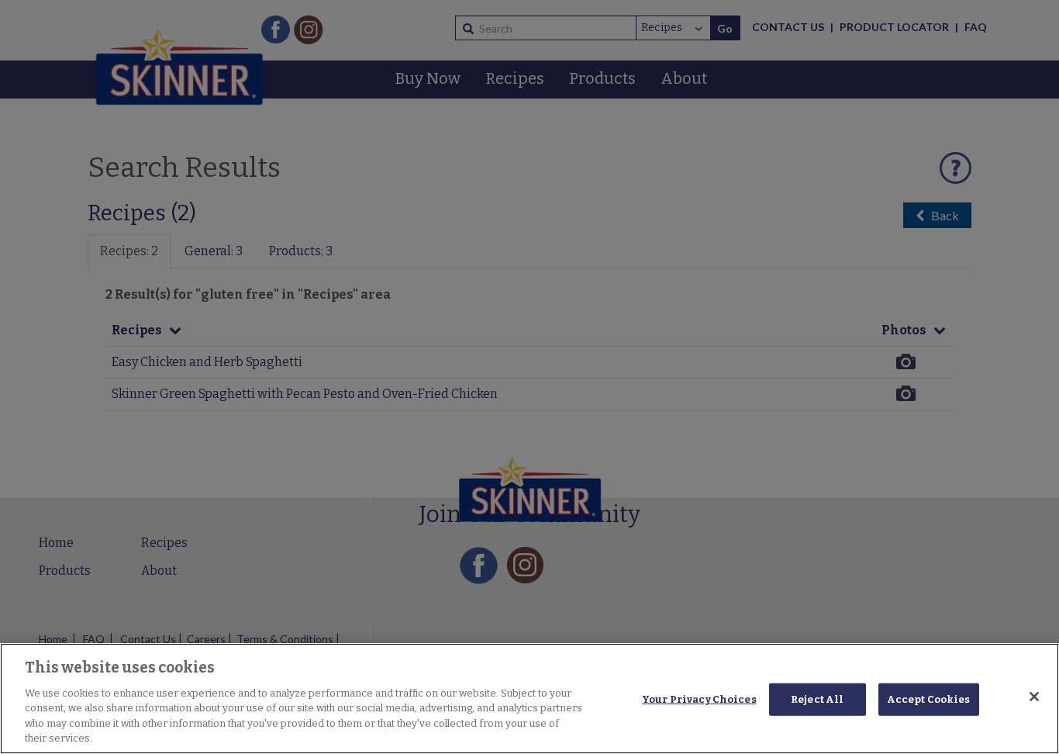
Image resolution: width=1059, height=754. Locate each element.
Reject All (817, 699)
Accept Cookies (929, 699)
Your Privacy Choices (699, 699)
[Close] (1034, 697)
